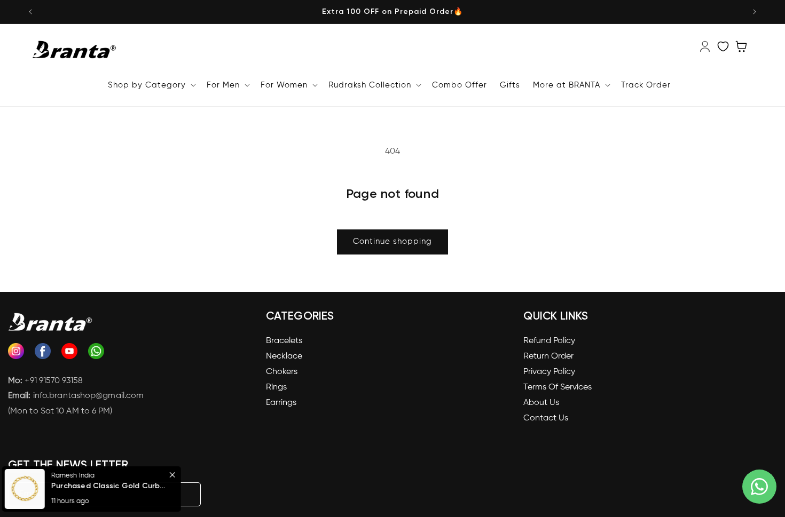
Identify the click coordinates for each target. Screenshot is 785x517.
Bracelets (284, 341)
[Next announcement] (754, 11)
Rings (276, 387)
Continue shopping (392, 241)
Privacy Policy (549, 372)
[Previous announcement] (30, 11)
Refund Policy (549, 341)
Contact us (545, 418)
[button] (94, 489)
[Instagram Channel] (16, 354)
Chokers (281, 372)
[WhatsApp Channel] (96, 354)
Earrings (281, 403)
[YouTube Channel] (69, 354)
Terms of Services (557, 387)
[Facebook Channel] (43, 354)
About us (541, 403)
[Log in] (704, 51)
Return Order (548, 356)
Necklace (284, 356)
